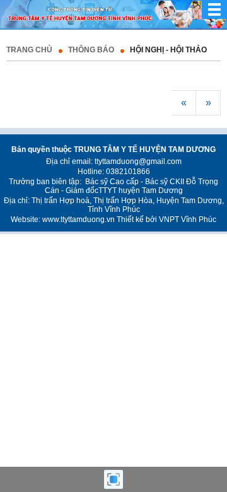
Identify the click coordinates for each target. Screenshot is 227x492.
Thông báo (91, 49)
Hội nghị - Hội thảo (168, 49)
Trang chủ (29, 49)
